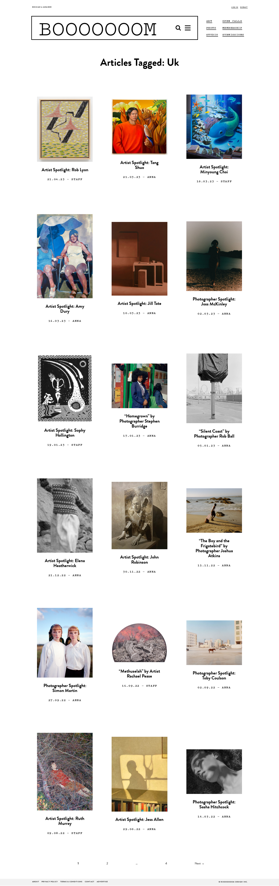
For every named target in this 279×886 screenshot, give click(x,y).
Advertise (102, 882)
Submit (244, 7)
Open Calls (232, 21)
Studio (212, 34)
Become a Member (42, 7)
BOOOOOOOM (98, 28)
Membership (232, 27)
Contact (89, 882)
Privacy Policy (50, 882)
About (35, 882)
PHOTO (211, 27)
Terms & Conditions (71, 882)
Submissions (233, 34)
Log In (234, 7)
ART (209, 21)
